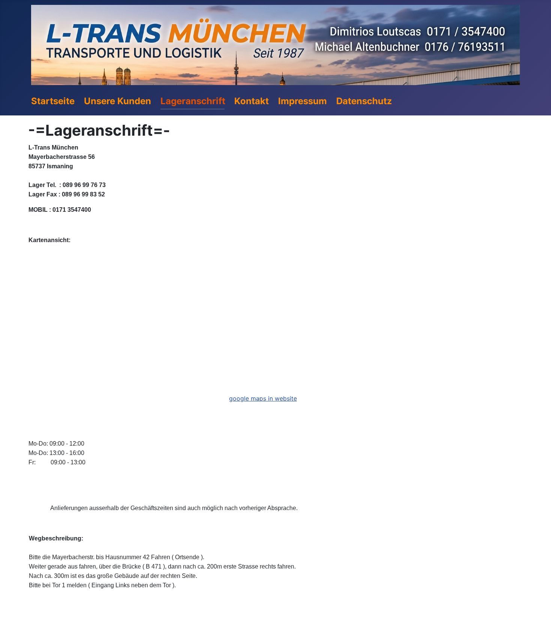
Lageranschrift (192, 101)
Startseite (53, 101)
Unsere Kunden (117, 101)
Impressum (302, 101)
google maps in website (263, 398)
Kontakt (251, 101)
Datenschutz (364, 101)
